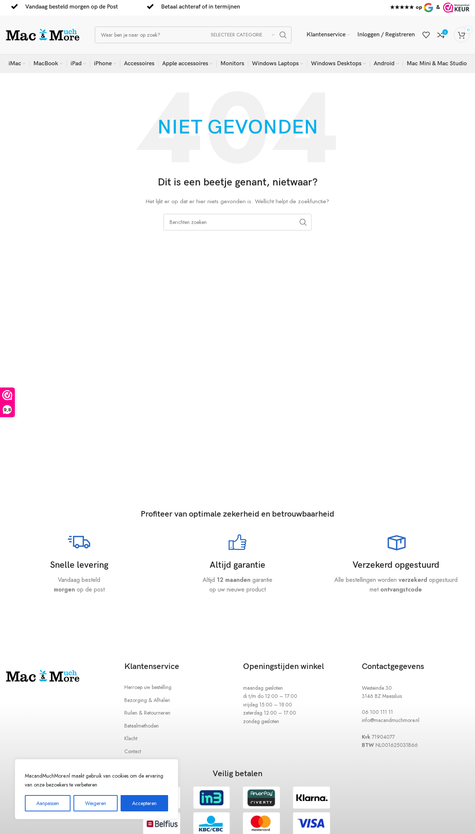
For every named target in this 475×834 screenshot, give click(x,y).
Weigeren (95, 803)
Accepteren (144, 803)
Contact (132, 751)
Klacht (130, 738)
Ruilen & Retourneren (147, 712)
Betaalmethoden (141, 725)
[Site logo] (43, 34)
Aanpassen (47, 803)
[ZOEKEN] (283, 34)
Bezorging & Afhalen (147, 700)
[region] (96, 789)
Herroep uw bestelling (147, 687)
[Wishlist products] (426, 34)
